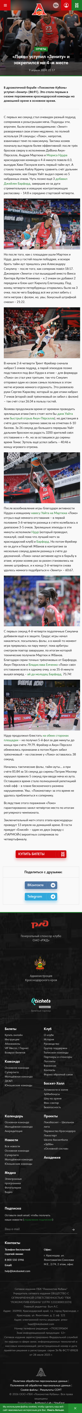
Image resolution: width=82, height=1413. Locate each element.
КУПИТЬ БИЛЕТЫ (31, 854)
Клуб (47, 1029)
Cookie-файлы (30, 1390)
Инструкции (12, 1039)
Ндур (35, 532)
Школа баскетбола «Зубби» (56, 1142)
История (49, 1039)
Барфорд (42, 541)
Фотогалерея (13, 1188)
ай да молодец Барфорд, (45, 674)
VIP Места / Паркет (16, 1048)
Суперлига (12, 1072)
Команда (12, 1062)
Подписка (13, 1208)
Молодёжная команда (19, 1077)
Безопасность (52, 1107)
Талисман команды (56, 1053)
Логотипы (49, 1061)
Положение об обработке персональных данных (40, 1385)
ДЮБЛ (8, 1081)
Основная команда (17, 1068)
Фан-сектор (51, 1103)
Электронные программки (13, 1181)
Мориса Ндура (57, 155)
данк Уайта (65, 413)
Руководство (51, 1044)
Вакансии (50, 1066)
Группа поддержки (55, 1048)
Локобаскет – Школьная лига (59, 1124)
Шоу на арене (53, 1098)
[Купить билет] (77, 5)
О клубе (49, 1035)
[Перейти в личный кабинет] (66, 5)
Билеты (10, 1029)
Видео (8, 1192)
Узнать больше (55, 1410)
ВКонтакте (35, 885)
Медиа (10, 1173)
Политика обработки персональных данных (40, 1381)
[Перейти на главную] (39, 9)
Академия (52, 1158)
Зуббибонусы (52, 1094)
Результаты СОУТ (51, 1390)
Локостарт (50, 1135)
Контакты (49, 1070)
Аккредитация (13, 1131)
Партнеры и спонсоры (58, 1057)
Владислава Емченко (43, 664)
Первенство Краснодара (60, 1131)
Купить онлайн (14, 1035)
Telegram (34, 897)
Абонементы (12, 1044)
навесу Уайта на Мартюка (49, 513)
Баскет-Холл (54, 1083)
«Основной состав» (56, 1149)
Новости (11, 1140)
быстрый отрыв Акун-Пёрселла (32, 418)
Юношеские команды (18, 1085)
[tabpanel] (42, 224)
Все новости (12, 1146)
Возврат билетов (15, 1053)
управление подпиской (38, 1219)
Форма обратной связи (58, 1074)
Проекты (51, 1116)
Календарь (14, 1116)
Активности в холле (56, 1090)
